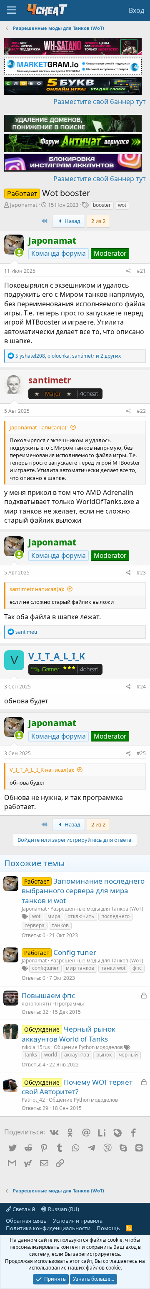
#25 (141, 753)
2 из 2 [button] (98, 221)
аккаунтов (76, 1054)
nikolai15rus (36, 1047)
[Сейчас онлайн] (19, 253)
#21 (141, 270)
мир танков (80, 968)
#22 (141, 410)
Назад (71, 221)
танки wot (113, 968)
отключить (81, 916)
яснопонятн (36, 1003)
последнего (115, 916)
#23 (141, 572)
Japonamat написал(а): (39, 427)
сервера (35, 925)
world (50, 1054)
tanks (31, 1054)
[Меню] (11, 10)
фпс (137, 968)
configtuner (45, 968)
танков (60, 925)
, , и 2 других (68, 355)
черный (128, 1054)
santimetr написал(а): (37, 589)
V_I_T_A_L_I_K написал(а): (42, 769)
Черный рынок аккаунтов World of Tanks (68, 1034)
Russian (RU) (63, 1209)
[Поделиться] (128, 271)
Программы (69, 1003)
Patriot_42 (33, 1099)
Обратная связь (26, 1220)
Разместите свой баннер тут (99, 101)
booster (102, 204)
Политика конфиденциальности (48, 1228)
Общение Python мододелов (88, 1047)
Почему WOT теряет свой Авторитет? (77, 1087)
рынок (104, 1054)
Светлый (23, 1209)
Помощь (108, 1228)
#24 (141, 686)
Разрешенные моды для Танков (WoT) (96, 908)
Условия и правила (77, 1220)
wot (122, 204)
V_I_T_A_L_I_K (56, 656)
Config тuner (74, 952)
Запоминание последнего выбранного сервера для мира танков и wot (83, 891)
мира (54, 916)
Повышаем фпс (48, 995)
